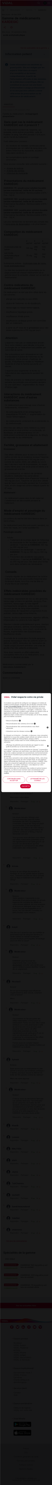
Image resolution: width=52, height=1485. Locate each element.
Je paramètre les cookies (37, 779)
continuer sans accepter (14, 779)
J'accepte (25, 786)
